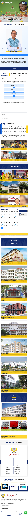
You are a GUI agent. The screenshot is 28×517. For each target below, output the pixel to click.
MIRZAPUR (8, 473)
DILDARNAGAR (17, 463)
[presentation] (20, 514)
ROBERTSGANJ (17, 471)
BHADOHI (8, 465)
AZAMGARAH (8, 461)
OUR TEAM (14, 68)
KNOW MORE (24, 193)
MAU (7, 471)
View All (24, 179)
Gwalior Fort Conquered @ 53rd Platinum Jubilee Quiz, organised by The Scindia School (21, 175)
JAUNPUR (8, 469)
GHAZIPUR (16, 465)
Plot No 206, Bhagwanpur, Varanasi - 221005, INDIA (12, 511)
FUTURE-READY (5, 118)
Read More (18, 63)
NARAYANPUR (17, 469)
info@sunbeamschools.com (7, 510)
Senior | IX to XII (17, 159)
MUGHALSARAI (17, 467)
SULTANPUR (16, 473)
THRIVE (3, 111)
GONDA (7, 467)
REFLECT (3, 114)
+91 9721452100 (5, 508)
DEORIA (15, 461)
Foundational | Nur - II (4, 148)
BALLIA (7, 463)
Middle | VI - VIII (3, 159)
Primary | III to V (17, 148)
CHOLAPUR (16, 459)
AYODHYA (8, 459)
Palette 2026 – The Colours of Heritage (8, 174)
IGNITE (3, 107)
